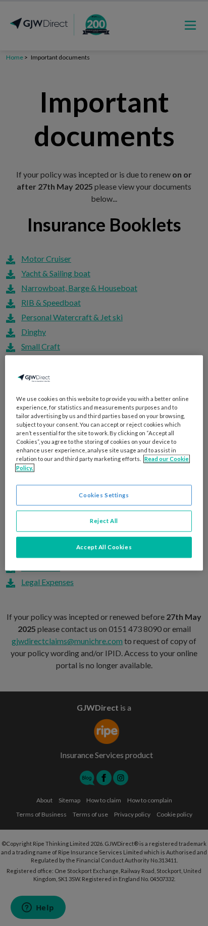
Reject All (104, 521)
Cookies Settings (104, 495)
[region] (103, 462)
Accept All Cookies (104, 547)
